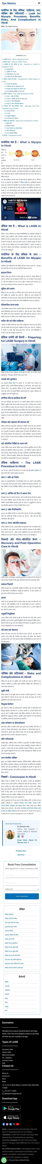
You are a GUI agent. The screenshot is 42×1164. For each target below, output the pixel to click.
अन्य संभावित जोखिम (11, 133)
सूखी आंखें (8, 123)
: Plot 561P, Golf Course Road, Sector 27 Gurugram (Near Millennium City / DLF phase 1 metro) (21, 1142)
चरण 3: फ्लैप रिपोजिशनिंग (12, 101)
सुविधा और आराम (10, 71)
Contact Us (6, 1076)
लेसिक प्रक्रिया (35, 470)
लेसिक (3, 26)
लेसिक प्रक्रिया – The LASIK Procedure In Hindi (17, 94)
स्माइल (7, 1006)
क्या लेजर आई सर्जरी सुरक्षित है (13, 959)
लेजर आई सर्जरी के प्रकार (12, 922)
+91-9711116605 (10, 1091)
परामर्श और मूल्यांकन (11, 84)
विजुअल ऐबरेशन (10, 125)
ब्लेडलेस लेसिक (9, 931)
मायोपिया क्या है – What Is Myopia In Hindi (15, 59)
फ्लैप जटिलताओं (10, 130)
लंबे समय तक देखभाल (11, 118)
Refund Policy (24, 1160)
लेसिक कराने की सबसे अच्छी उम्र (14, 968)
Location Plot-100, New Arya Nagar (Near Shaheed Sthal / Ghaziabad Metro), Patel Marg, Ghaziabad (20, 1137)
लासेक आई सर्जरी (9, 939)
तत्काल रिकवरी (9, 111)
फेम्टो (6, 1002)
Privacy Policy (14, 1160)
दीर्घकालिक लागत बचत (12, 74)
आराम (7, 113)
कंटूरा (6, 998)
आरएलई (7, 986)
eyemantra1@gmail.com (13, 1093)
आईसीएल (7, 990)
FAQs (4, 1079)
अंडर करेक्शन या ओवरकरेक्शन (13, 128)
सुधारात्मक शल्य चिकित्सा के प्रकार (14, 963)
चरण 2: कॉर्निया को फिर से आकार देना (16, 99)
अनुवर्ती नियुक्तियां (10, 116)
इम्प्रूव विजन (9, 69)
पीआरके (7, 994)
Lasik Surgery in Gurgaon (25, 1154)
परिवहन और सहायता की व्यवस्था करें (15, 89)
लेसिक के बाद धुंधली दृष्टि (11, 947)
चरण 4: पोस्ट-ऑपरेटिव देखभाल (14, 103)
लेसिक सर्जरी (23, 182)
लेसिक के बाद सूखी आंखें (11, 951)
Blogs (4, 1081)
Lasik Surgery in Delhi (28, 1149)
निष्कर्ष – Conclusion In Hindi (11, 135)
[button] (39, 3)
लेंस (6, 1010)
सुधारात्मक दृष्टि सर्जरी (11, 927)
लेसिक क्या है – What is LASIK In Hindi (14, 62)
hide (24, 55)
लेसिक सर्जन (12, 383)
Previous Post (21, 851)
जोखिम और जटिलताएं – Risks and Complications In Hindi (20, 121)
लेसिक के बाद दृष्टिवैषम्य (11, 943)
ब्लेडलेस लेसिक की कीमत (11, 935)
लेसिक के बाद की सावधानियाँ (12, 955)
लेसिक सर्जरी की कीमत (11, 918)
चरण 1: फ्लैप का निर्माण (12, 96)
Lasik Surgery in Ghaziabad (23, 1151)
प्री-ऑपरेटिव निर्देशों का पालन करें (14, 91)
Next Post (21, 855)
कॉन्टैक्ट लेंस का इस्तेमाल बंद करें (14, 86)
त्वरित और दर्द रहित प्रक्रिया (13, 76)
